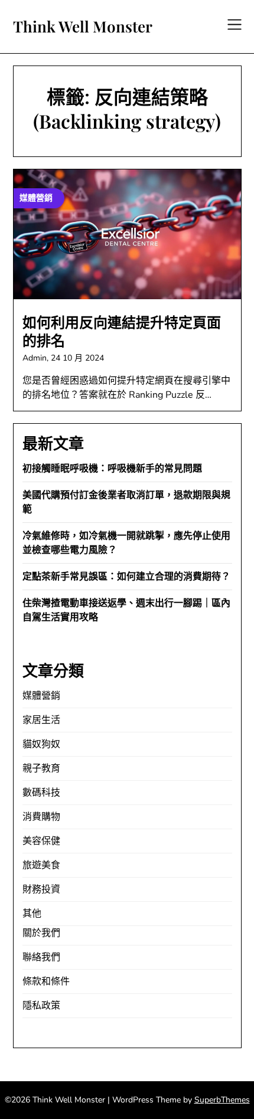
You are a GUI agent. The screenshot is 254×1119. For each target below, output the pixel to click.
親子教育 (41, 768)
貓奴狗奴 (41, 744)
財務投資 (41, 889)
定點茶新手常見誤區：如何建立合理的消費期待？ (126, 576)
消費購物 (41, 816)
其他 (31, 913)
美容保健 (41, 841)
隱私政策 (41, 1005)
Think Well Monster (82, 27)
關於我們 (41, 933)
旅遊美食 (41, 865)
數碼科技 (41, 792)
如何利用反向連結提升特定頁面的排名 (121, 332)
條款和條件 (46, 981)
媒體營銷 (41, 695)
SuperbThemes (222, 1099)
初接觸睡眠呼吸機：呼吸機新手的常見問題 (112, 468)
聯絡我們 (41, 957)
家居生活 (41, 720)
